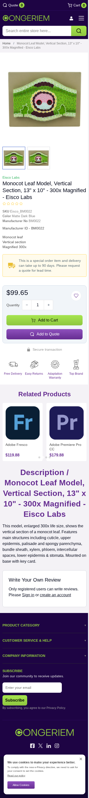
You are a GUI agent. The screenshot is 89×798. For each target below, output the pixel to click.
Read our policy (16, 775)
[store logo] (25, 18)
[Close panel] (80, 759)
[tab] (39, 457)
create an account (55, 595)
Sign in (28, 595)
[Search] (79, 31)
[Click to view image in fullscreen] (44, 99)
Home (6, 43)
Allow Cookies (21, 785)
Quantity (13, 305)
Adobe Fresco (16, 445)
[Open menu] (81, 18)
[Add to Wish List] (76, 296)
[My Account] (71, 18)
